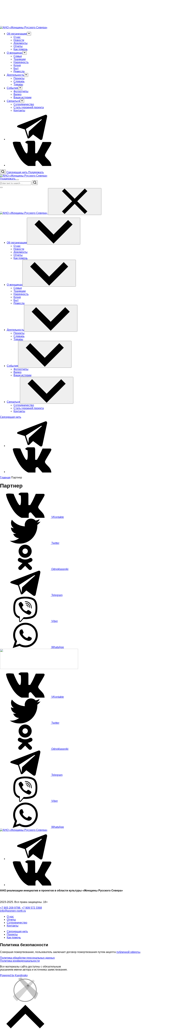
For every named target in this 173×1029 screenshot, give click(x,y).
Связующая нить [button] (17, 172)
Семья (18, 56)
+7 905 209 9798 (10, 907)
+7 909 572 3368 (32, 907)
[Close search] (1, 187)
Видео (17, 94)
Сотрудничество (24, 104)
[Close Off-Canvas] (74, 201)
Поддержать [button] (36, 172)
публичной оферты (128, 952)
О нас (17, 37)
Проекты (19, 78)
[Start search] (35, 182)
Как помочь (21, 49)
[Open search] (3, 172)
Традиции (20, 59)
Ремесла (19, 71)
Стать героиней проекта (29, 107)
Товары (18, 84)
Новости (19, 40)
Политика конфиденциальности (20, 960)
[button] (29, 34)
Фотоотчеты (21, 91)
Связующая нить (17, 931)
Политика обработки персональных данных (27, 957)
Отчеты (18, 46)
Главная (5, 477)
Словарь (19, 81)
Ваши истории (22, 97)
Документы (21, 43)
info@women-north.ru (13, 910)
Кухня (17, 65)
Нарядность (21, 62)
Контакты (19, 110)
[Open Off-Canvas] (17, 179)
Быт (16, 68)
